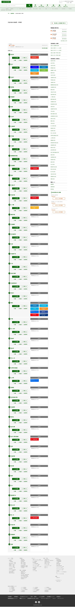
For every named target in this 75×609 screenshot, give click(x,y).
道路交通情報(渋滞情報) (24, 575)
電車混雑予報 (23, 573)
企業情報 (9, 596)
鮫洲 (12, 106)
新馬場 (12, 87)
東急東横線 (34, 314)
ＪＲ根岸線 (34, 308)
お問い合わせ (58, 581)
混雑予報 (25, 60)
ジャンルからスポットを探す (37, 566)
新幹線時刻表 (23, 560)
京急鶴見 (13, 224)
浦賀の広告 (53, 178)
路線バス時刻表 (23, 562)
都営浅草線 (34, 57)
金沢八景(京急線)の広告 (55, 152)
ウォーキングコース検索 (60, 566)
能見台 (12, 416)
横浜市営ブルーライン (34, 312)
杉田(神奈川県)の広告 (54, 142)
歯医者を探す (35, 567)
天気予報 (57, 562)
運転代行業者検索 (59, 565)
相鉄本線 (43, 311)
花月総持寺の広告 (54, 104)
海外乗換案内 (58, 559)
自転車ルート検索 (38, 8)
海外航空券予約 (47, 561)
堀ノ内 (12, 514)
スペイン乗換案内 (23, 588)
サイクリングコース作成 (60, 568)
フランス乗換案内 (35, 587)
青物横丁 (13, 96)
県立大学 (13, 505)
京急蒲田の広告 (53, 87)
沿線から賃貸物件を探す (55, 45)
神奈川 (12, 293)
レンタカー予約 (47, 564)
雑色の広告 (53, 89)
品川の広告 (53, 63)
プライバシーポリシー (45, 598)
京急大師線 (34, 197)
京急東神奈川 (14, 283)
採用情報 (16, 596)
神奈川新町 (13, 273)
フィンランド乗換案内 (48, 588)
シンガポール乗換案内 (36, 589)
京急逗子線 (35, 439)
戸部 (12, 318)
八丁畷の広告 (53, 96)
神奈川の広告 (53, 118)
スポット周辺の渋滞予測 (24, 576)
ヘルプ (53, 598)
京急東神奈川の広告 (54, 116)
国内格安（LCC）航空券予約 (49, 560)
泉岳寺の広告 (53, 60)
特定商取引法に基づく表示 (33, 598)
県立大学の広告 (53, 169)
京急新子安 (13, 253)
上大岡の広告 (53, 137)
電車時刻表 (53, 186)
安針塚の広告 (53, 159)
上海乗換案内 (35, 591)
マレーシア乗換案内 (12, 590)
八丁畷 (12, 204)
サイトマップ (60, 598)
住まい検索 (58, 564)
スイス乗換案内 (35, 588)
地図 (15, 60)
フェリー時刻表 (23, 564)
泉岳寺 (12, 54)
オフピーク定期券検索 (62, 8)
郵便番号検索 (58, 563)
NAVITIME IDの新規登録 (69, 1)
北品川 (12, 77)
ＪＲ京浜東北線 (34, 70)
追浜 (12, 446)
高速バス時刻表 (23, 563)
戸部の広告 (53, 123)
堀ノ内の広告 (53, 171)
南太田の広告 (53, 130)
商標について (22, 598)
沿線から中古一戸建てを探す (56, 55)
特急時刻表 (22, 561)
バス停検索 (34, 568)
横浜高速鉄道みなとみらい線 (43, 315)
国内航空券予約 (47, 559)
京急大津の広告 (53, 174)
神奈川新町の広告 (54, 113)
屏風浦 (12, 387)
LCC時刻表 (22, 567)
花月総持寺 (13, 234)
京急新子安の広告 (54, 108)
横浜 (12, 302)
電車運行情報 (23, 571)
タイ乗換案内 (23, 590)
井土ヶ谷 (13, 358)
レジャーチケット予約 (48, 565)
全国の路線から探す (64, 40)
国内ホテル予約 (47, 563)
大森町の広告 (53, 82)
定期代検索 (56, 8)
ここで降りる (24, 57)
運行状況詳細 (64, 31)
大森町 (12, 145)
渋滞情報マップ (23, 578)
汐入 (12, 485)
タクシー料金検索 (68, 8)
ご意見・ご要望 (69, 2)
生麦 (12, 244)
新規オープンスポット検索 (37, 559)
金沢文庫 (13, 426)
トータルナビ (3, 8)
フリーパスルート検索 (17, 8)
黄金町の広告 (53, 128)
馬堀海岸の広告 (53, 176)
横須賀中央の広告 (54, 166)
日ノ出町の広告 (53, 125)
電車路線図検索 (58, 560)
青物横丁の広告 (53, 70)
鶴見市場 (13, 214)
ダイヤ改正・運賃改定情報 (25, 574)
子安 (12, 263)
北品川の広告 (53, 65)
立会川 (12, 116)
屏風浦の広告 (53, 140)
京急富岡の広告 (53, 145)
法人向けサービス (23, 596)
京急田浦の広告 (53, 157)
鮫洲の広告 (53, 72)
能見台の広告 (53, 147)
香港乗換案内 (11, 591)
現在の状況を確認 (44, 48)
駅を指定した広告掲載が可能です (60, 23)
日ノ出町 (13, 328)
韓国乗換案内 (47, 590)
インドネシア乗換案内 (48, 589)
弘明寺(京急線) (14, 367)
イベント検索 (35, 570)
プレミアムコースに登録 (62, 1)
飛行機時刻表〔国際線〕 (24, 566)
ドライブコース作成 (59, 567)
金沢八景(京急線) (15, 436)
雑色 (12, 175)
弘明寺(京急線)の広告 (54, 135)
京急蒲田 (13, 165)
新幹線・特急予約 (47, 562)
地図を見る (58, 577)
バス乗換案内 (11, 8)
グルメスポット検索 (36, 565)
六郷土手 (13, 185)
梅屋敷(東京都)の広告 (54, 84)
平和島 (12, 136)
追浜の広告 (53, 154)
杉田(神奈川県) (14, 397)
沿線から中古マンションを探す (56, 50)
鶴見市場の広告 (53, 99)
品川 (12, 64)
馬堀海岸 (13, 534)
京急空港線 (35, 168)
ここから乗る (15, 57)
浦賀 (12, 544)
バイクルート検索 (44, 8)
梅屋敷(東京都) (14, 155)
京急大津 (13, 524)
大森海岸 (13, 126)
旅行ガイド (46, 566)
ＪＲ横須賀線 (43, 67)
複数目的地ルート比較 (25, 8)
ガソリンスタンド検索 (36, 564)
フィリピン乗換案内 (36, 590)
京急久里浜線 (35, 517)
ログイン (61, 2)
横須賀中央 (13, 495)
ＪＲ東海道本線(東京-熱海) (34, 73)
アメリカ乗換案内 (11, 587)
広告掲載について (50, 596)
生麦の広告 (53, 106)
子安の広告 (53, 111)
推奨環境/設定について (12, 598)
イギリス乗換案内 (23, 587)
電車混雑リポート (23, 572)
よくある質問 (41, 596)
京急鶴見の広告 (53, 101)
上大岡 (12, 377)
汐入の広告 (53, 164)
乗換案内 (7, 8)
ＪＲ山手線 (43, 70)
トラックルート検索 (51, 8)
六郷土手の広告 (53, 92)
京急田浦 (13, 456)
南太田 (12, 348)
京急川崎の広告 (53, 94)
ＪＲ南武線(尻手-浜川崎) (34, 207)
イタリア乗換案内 (11, 588)
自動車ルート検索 (31, 8)
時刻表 (20, 60)
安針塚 (12, 465)
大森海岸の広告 (53, 77)
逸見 (12, 475)
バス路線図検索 (58, 561)
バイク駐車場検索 (35, 563)
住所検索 (34, 569)
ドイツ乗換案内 (47, 587)
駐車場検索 (34, 562)
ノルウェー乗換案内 (12, 589)
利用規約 (58, 596)
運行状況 (52, 189)
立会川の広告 (53, 75)
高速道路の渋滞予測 (24, 577)
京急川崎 (13, 195)
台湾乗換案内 (23, 591)
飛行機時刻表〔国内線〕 (24, 565)
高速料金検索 (11, 571)
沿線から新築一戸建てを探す (56, 52)
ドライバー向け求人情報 (60, 573)
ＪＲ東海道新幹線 (34, 67)
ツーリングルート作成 (59, 569)
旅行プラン (46, 567)
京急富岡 (13, 407)
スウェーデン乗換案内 (24, 589)
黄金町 (12, 338)
